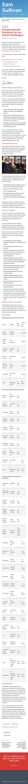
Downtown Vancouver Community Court (13, 59)
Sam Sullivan (12, 7)
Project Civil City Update (9, 64)
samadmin (7, 732)
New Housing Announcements (11, 61)
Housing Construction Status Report (12, 66)
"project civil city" (6, 723)
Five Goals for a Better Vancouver (12, 51)
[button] (7, 735)
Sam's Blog (5, 26)
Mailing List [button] (14, 765)
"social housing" (15, 723)
